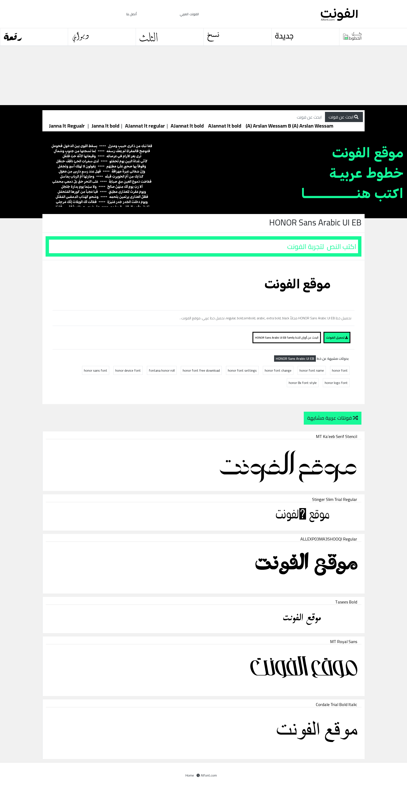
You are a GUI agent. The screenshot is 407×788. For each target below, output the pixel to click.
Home (189, 775)
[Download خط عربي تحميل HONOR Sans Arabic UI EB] (299, 285)
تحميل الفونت (335, 337)
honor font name (312, 370)
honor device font (128, 370)
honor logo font (336, 382)
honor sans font (95, 370)
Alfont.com (208, 775)
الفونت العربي (189, 14)
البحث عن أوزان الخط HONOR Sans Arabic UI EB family (286, 337)
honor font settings (242, 370)
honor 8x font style (303, 382)
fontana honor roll (162, 370)
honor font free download (201, 370)
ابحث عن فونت (341, 117)
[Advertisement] (127, 75)
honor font (340, 370)
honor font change (278, 370)
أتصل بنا (131, 14)
